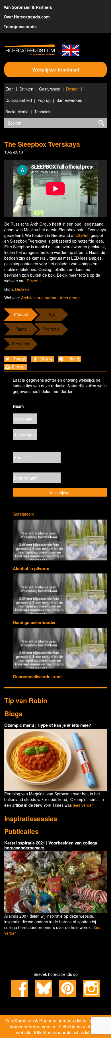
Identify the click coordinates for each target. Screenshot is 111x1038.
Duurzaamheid (18, 100)
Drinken (26, 89)
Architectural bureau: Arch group (50, 298)
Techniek (42, 111)
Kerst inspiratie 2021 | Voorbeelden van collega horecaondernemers (50, 845)
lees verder (83, 805)
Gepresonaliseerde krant (37, 676)
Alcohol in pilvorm (31, 568)
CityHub (82, 235)
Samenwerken (69, 100)
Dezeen (34, 280)
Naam (18, 406)
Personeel (21, 343)
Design (72, 89)
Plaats (20, 329)
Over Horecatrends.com (27, 17)
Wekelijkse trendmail (55, 69)
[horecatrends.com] (30, 50)
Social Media (16, 111)
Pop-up (44, 100)
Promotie (51, 329)
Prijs (51, 314)
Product (21, 314)
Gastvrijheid (49, 89)
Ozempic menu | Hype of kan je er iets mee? (47, 725)
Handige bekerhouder (34, 622)
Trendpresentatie (20, 26)
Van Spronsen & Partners (28, 7)
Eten (9, 89)
